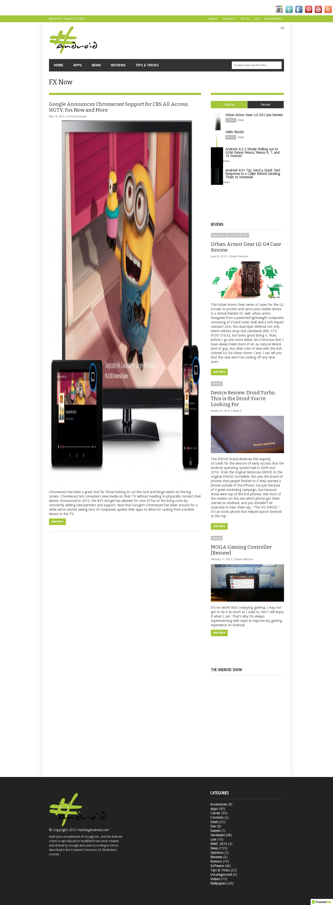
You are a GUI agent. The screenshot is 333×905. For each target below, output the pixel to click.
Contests (233, 235)
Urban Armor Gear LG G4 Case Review (254, 115)
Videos (215, 879)
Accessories (218, 235)
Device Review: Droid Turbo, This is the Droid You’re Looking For (243, 398)
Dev (213, 826)
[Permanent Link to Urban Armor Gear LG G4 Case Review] (247, 280)
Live (256, 18)
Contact (229, 18)
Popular (229, 104)
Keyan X (237, 410)
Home (58, 65)
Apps (77, 65)
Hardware (217, 835)
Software (217, 866)
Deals (214, 822)
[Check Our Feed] (328, 13)
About (213, 18)
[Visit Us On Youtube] (318, 13)
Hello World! (234, 132)
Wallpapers (273, 18)
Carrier (215, 813)
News (96, 65)
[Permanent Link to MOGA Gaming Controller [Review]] (247, 583)
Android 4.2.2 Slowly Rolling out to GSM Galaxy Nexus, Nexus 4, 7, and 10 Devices (252, 152)
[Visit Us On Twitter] (289, 13)
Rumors (216, 861)
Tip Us (244, 18)
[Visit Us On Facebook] (299, 13)
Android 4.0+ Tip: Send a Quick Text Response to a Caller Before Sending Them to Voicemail (252, 173)
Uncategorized (221, 874)
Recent (265, 104)
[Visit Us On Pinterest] (308, 13)
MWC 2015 (218, 844)
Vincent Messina (238, 256)
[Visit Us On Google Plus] (279, 13)
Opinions (217, 853)
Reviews (118, 65)
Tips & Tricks (147, 65)
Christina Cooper (77, 116)
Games (215, 831)
